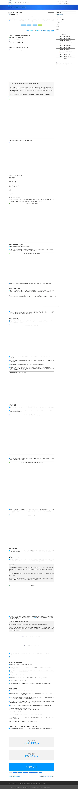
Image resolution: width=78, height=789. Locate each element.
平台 (16, 2)
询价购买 (57, 29)
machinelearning (35, 772)
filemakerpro (20, 772)
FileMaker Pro (37, 30)
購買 (52, 30)
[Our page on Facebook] (65, 787)
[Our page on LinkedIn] (67, 787)
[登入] (52, 2)
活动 (25, 2)
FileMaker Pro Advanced (60, 19)
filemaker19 (15, 772)
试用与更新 (58, 27)
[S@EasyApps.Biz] (54, 2)
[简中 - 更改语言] (62, 1)
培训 (18, 2)
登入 (40, 783)
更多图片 (65, 58)
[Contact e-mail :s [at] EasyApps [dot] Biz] (61, 787)
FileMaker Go (32, 30)
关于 (28, 2)
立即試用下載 (30, 743)
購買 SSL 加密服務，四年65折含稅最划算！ (47, 776)
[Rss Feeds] (59, 787)
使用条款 (32, 783)
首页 (13, 2)
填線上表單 (30, 756)
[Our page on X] (63, 787)
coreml (30, 772)
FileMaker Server (43, 30)
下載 (48, 30)
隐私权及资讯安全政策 (27, 783)
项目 (20, 2)
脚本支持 (57, 24)
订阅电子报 (43, 783)
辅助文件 (57, 26)
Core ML (34, 617)
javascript (40, 772)
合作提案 (14, 783)
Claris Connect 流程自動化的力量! (14, 776)
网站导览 (21, 783)
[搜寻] (50, 2)
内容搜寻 (10, 783)
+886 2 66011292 (66, 3)
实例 (23, 2)
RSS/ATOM (36, 783)
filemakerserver (25, 772)
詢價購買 (30, 767)
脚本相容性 (58, 22)
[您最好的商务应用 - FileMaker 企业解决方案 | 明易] (10, 6)
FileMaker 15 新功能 (59, 14)
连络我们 (18, 783)
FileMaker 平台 (58, 12)
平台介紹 (27, 30)
